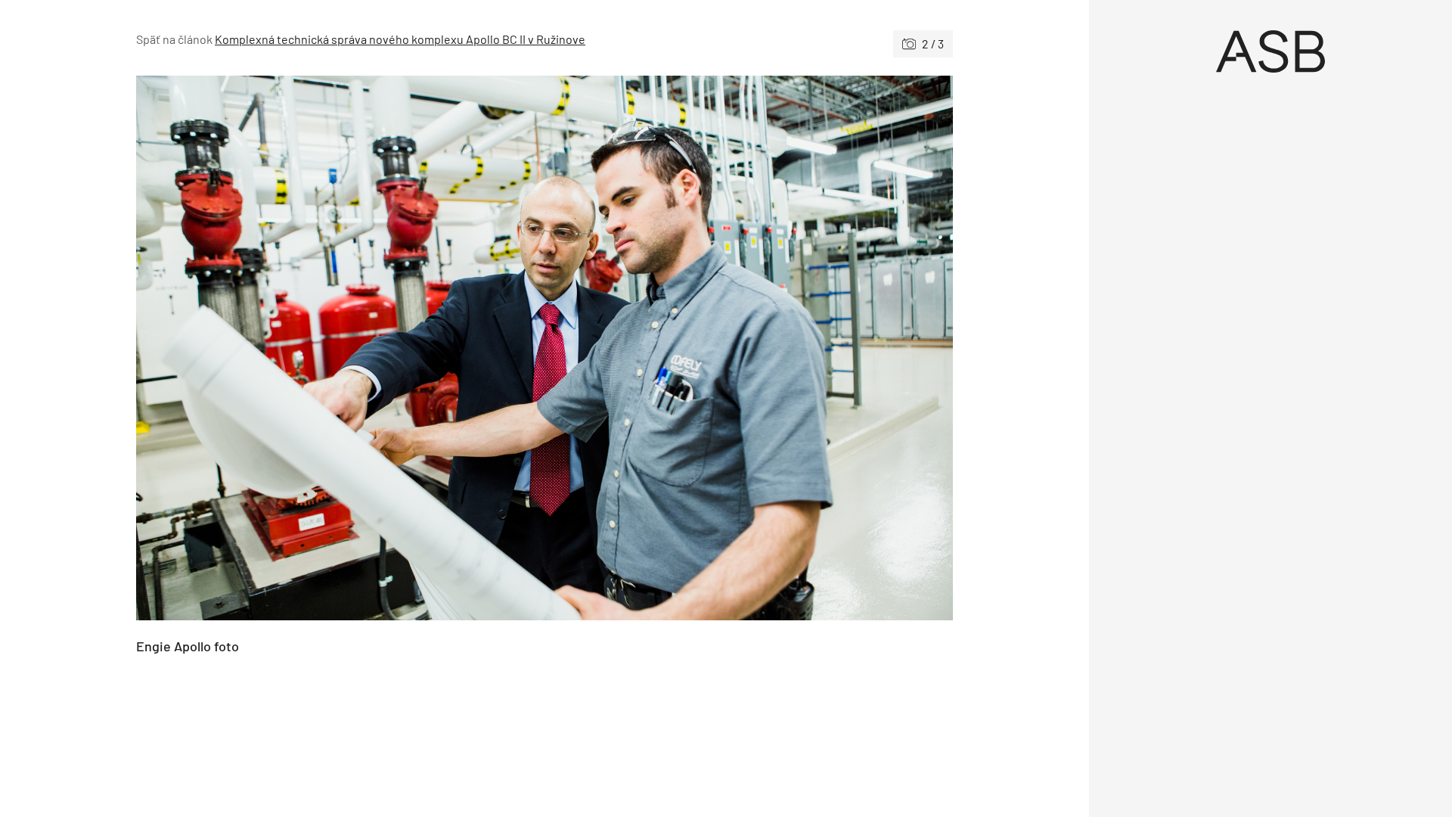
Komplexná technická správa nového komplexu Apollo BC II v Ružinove (400, 39)
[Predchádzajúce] (340, 348)
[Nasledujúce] (748, 348)
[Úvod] (1270, 51)
